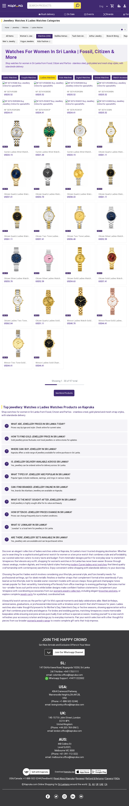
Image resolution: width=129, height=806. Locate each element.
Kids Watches (65, 77)
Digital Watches (83, 77)
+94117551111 (71, 671)
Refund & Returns (95, 778)
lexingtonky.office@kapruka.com (67, 704)
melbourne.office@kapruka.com (68, 757)
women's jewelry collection (66, 591)
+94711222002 (76, 678)
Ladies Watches (47, 77)
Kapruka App (69, 772)
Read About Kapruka (64, 778)
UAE (101, 784)
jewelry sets (26, 594)
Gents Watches (10, 77)
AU (93, 784)
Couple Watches (28, 77)
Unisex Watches (102, 77)
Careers (109, 778)
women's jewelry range (38, 620)
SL (90, 784)
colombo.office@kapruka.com (68, 675)
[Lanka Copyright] (23, 784)
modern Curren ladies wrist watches (88, 564)
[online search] (77, 5)
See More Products (64, 393)
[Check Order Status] (119, 7)
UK (97, 784)
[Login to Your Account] (125, 7)
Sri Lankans (64, 784)
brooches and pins (108, 591)
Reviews (80, 778)
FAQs (117, 778)
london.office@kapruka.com (68, 731)
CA (105, 784)
